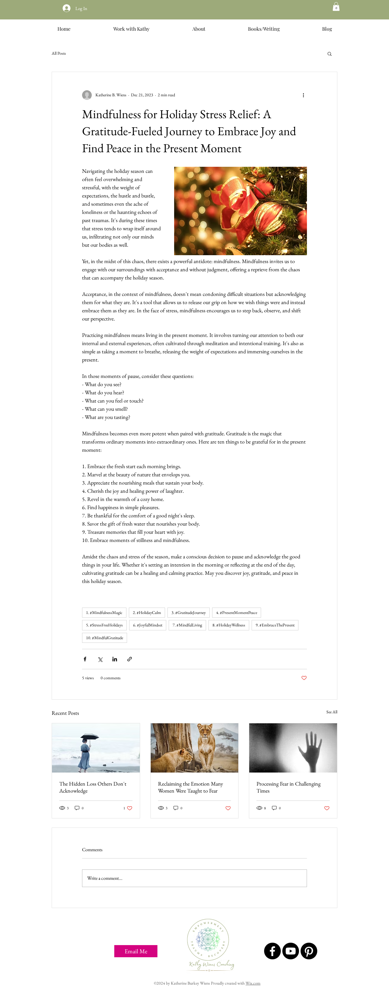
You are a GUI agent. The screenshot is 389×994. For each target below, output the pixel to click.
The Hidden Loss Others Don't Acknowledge (92, 787)
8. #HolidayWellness (228, 625)
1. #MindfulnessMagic (104, 612)
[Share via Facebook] (85, 659)
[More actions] (303, 95)
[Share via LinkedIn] (115, 659)
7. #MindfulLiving (187, 625)
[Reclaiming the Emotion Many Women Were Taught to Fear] (195, 748)
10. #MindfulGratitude (104, 637)
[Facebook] (272, 951)
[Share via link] (130, 659)
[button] (336, 6)
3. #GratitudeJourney (188, 612)
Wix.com (253, 983)
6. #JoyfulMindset (147, 625)
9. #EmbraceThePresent (275, 625)
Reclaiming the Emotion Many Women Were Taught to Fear (190, 787)
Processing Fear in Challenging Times (288, 787)
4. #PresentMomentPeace (236, 612)
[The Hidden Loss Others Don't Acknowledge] (96, 748)
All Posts (59, 53)
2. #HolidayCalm (147, 612)
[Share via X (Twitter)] (100, 659)
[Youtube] (290, 951)
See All (331, 712)
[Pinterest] (309, 951)
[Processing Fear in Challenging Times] (293, 748)
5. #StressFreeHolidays (104, 625)
